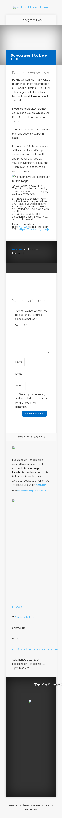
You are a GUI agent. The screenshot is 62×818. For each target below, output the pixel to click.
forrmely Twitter (23, 617)
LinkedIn (17, 606)
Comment (22, 324)
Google (14, 267)
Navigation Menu (33, 20)
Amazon (41, 484)
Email (19, 373)
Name (19, 361)
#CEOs (23, 226)
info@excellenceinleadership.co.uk (35, 649)
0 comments (38, 73)
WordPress (31, 809)
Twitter (26, 267)
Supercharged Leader (31, 490)
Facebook (20, 267)
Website (20, 385)
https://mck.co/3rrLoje (33, 229)
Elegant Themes (31, 805)
